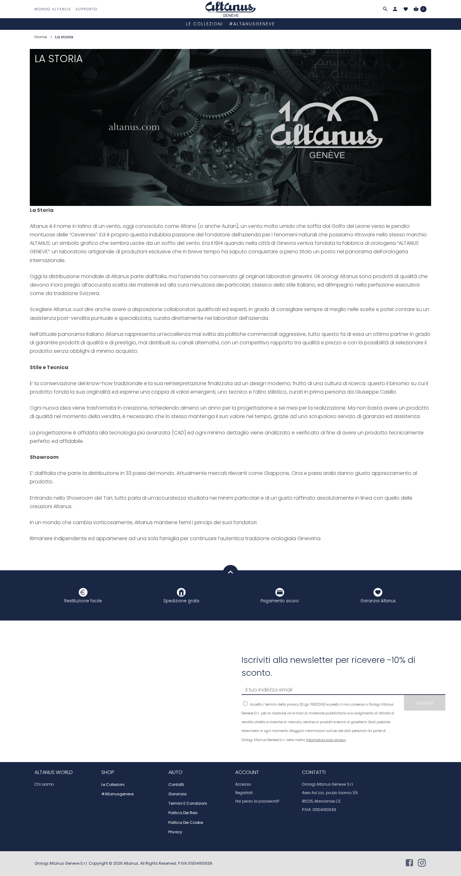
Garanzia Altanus (378, 601)
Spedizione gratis (181, 601)
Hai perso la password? (257, 801)
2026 (118, 863)
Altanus (131, 863)
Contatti (176, 785)
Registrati (244, 793)
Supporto (87, 9)
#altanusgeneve (252, 24)
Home (40, 37)
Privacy (175, 832)
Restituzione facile (83, 601)
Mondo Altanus (52, 9)
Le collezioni (204, 24)
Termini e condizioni (187, 803)
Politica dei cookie (185, 823)
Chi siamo (44, 784)
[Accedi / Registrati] (395, 9)
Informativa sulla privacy (326, 740)
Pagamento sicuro (280, 601)
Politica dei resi (183, 813)
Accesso (243, 784)
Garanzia (177, 794)
